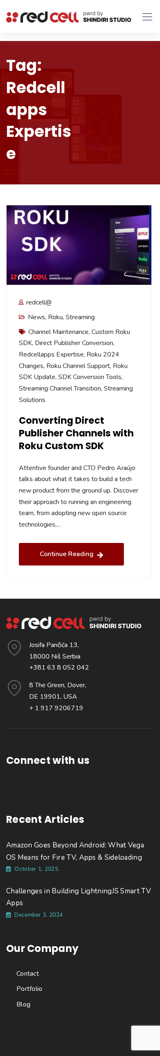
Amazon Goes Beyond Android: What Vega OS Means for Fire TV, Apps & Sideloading (75, 851)
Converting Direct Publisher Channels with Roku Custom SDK (76, 433)
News (36, 317)
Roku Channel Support (78, 365)
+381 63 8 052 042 (59, 667)
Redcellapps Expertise (51, 354)
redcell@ (38, 302)
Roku (55, 317)
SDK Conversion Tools (89, 377)
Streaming (80, 317)
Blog (23, 1004)
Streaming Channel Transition (60, 388)
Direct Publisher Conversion (74, 342)
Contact (27, 973)
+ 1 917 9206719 (56, 708)
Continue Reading (67, 554)
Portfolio (29, 988)
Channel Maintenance (58, 331)
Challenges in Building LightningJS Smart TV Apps (78, 897)
